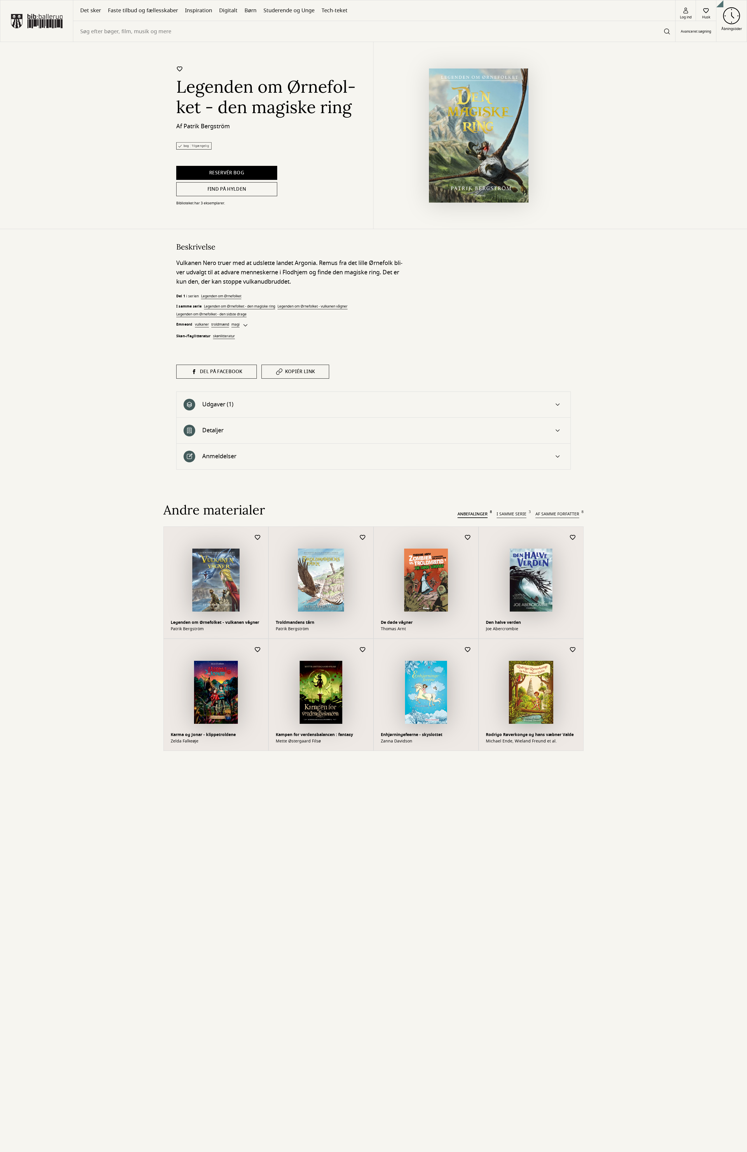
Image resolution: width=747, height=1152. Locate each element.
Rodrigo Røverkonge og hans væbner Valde (530, 735)
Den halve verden (503, 622)
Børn (250, 10)
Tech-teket (335, 10)
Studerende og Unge (289, 10)
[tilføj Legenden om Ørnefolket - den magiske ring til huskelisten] (179, 68)
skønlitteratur (224, 336)
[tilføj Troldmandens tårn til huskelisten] (362, 538)
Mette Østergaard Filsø (298, 741)
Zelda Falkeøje (184, 741)
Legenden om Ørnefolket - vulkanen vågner (312, 306)
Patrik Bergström (207, 126)
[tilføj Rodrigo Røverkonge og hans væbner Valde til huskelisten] (572, 650)
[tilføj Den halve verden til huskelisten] (572, 538)
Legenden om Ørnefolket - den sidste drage (211, 314)
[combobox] (374, 31)
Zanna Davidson (396, 741)
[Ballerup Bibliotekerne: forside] (36, 21)
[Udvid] (245, 325)
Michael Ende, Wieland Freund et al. (521, 741)
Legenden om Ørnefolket (221, 296)
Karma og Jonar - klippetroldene (203, 735)
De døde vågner (397, 622)
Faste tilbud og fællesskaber (143, 10)
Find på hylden (226, 189)
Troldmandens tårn (295, 622)
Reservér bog (226, 172)
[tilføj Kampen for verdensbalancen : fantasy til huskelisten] (362, 650)
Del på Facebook (221, 371)
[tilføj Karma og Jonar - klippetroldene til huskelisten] (257, 650)
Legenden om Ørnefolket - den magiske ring (239, 306)
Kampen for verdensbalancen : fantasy (314, 735)
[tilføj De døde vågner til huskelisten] (467, 538)
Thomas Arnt (393, 629)
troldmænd (220, 324)
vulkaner (202, 324)
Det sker (90, 10)
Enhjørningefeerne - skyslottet (411, 735)
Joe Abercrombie (502, 629)
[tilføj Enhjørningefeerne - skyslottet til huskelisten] (467, 650)
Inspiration (198, 10)
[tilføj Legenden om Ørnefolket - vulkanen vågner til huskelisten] (257, 538)
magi (235, 324)
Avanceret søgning (696, 31)
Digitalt (228, 10)
